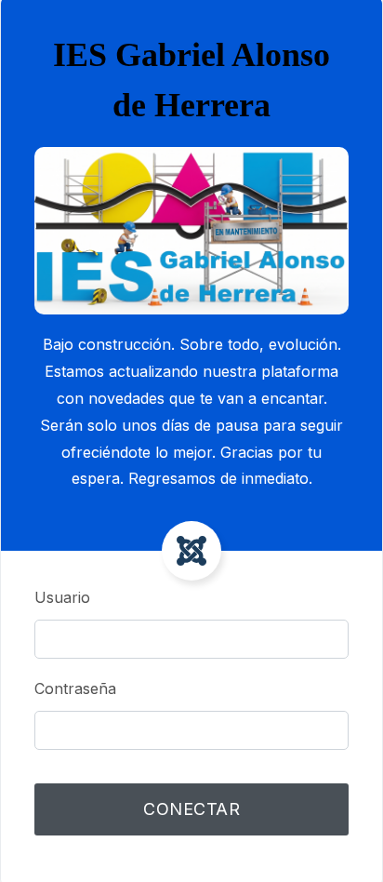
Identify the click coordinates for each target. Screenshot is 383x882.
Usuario (62, 597)
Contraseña (75, 688)
